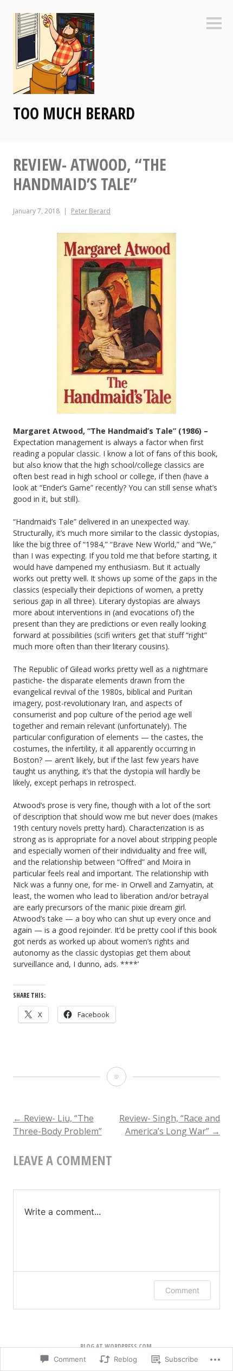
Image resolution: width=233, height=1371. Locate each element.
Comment (182, 1290)
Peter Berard (91, 211)
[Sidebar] (214, 24)
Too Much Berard (74, 113)
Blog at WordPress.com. (116, 1346)
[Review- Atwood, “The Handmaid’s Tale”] (116, 1076)
